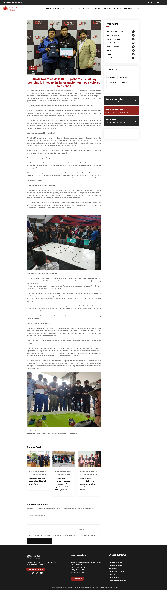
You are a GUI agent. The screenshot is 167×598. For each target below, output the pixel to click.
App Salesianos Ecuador (116, 571)
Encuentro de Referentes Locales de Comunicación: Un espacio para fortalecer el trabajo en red (63, 484)
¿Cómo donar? (113, 568)
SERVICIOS (96, 8)
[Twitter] (33, 573)
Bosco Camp (111, 77)
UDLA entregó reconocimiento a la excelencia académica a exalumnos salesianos (88, 484)
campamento (112, 82)
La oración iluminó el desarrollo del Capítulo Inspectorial (38, 481)
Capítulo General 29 (113, 39)
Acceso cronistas (114, 577)
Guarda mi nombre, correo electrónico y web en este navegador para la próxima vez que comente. (62, 535)
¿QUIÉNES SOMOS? (52, 8)
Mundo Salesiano (112, 58)
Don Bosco (124, 82)
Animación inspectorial (38, 472)
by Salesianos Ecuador (38, 474)
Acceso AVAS (113, 574)
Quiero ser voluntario (115, 565)
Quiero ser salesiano (115, 562)
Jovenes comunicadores (115, 87)
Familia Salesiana (112, 46)
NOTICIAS (107, 8)
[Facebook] (28, 573)
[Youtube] (41, 573)
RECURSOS (117, 8)
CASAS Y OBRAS (83, 8)
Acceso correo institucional (117, 581)
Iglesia (108, 50)
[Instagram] (37, 573)
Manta (108, 54)
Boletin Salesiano (112, 35)
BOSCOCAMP (123, 77)
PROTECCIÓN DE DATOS (132, 8)
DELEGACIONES (68, 8)
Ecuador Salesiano (112, 43)
